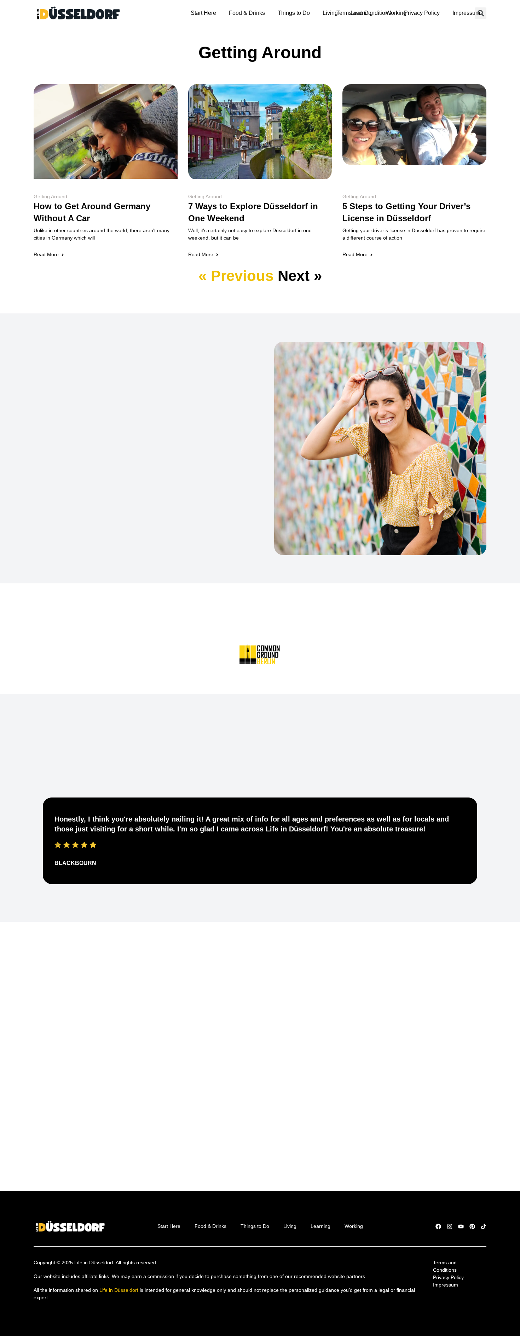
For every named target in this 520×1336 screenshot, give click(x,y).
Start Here (203, 13)
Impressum (466, 13)
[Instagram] (449, 1226)
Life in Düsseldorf (118, 1290)
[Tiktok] (483, 1226)
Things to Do (294, 13)
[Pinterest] (472, 1226)
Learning (362, 13)
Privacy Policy (422, 13)
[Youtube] (461, 1226)
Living (330, 13)
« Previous (235, 275)
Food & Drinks (247, 13)
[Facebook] (438, 1226)
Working (396, 13)
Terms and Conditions (445, 1266)
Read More (46, 254)
